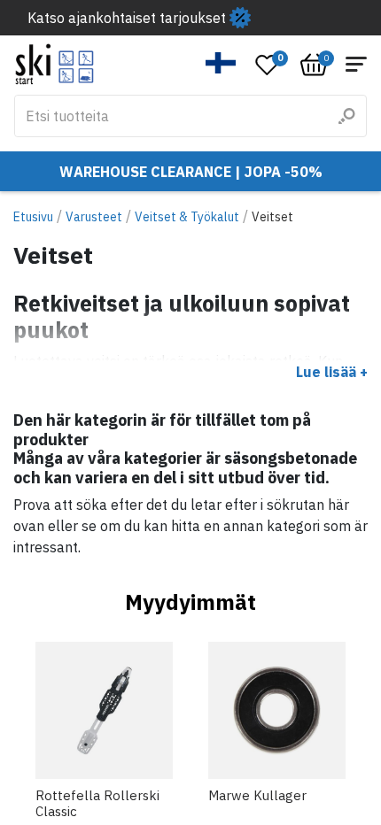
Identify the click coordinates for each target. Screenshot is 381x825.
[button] (221, 62)
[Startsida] (54, 64)
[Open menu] (356, 64)
